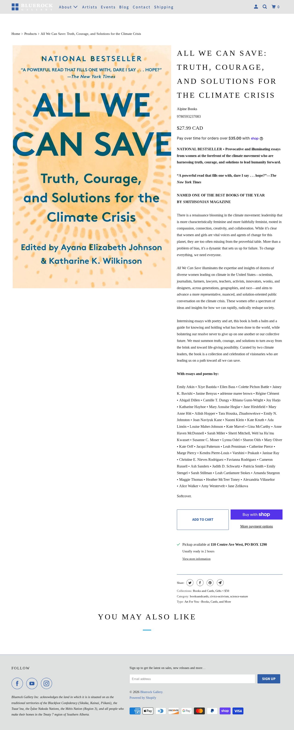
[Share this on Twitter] (189, 582)
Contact (142, 7)
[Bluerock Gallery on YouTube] (33, 683)
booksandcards (199, 596)
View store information (196, 558)
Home (15, 34)
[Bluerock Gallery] (32, 6)
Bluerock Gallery (151, 692)
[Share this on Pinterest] (210, 582)
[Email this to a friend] (220, 582)
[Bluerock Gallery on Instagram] (48, 683)
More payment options (256, 526)
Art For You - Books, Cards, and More (207, 601)
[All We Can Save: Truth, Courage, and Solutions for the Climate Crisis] (92, 166)
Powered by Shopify (143, 697)
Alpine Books (187, 109)
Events (108, 7)
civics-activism (219, 596)
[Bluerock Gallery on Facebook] (18, 683)
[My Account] (256, 6)
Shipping (164, 7)
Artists (89, 7)
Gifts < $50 (222, 591)
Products (30, 34)
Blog (124, 7)
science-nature (239, 596)
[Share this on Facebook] (199, 582)
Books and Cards (203, 591)
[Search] (265, 6)
